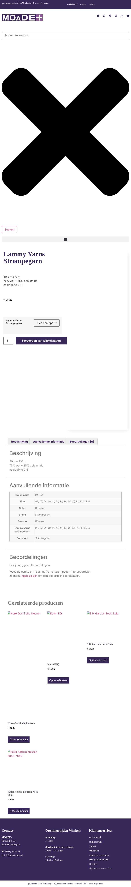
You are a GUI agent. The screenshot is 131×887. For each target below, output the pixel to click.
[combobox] (65, 35)
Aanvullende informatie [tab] (48, 441)
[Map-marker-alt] (110, 16)
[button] (65, 239)
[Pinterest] (116, 16)
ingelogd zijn (29, 575)
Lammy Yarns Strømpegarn (14, 321)
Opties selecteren (19, 739)
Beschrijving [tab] (19, 441)
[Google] (104, 16)
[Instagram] (122, 16)
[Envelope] (128, 16)
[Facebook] (98, 16)
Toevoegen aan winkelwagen (41, 340)
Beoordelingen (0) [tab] (81, 441)
